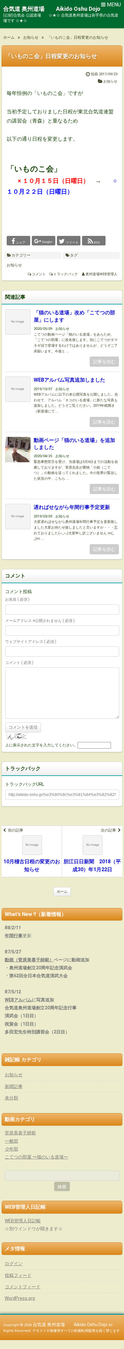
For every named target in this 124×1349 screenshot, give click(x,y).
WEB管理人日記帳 (23, 1220)
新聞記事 (14, 1086)
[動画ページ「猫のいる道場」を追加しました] (18, 454)
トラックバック (65, 274)
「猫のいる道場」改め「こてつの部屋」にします (74, 316)
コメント (39, 274)
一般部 (11, 1141)
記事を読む (104, 361)
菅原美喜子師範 (20, 1132)
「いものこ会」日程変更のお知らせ (51, 56)
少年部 (11, 1149)
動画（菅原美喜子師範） (29, 959)
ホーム (62, 892)
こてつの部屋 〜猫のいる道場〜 (36, 1156)
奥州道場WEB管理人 (101, 274)
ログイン (14, 1263)
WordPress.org (20, 1298)
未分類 (11, 1097)
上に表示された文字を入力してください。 (41, 745)
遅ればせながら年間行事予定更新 (72, 507)
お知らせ (110, 81)
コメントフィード (22, 1286)
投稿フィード (18, 1275)
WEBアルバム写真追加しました (69, 380)
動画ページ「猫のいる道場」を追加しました (74, 443)
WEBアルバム (18, 999)
